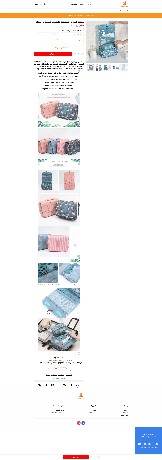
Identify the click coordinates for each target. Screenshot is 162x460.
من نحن (89, 4)
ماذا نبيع (82, 4)
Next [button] (87, 67)
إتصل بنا (94, 410)
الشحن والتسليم (124, 415)
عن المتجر (126, 410)
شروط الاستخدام (60, 410)
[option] (107, 42)
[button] (45, 4)
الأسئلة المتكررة (92, 413)
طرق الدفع (125, 413)
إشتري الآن (53, 54)
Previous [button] (126, 67)
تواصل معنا (74, 4)
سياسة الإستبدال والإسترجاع (57, 413)
